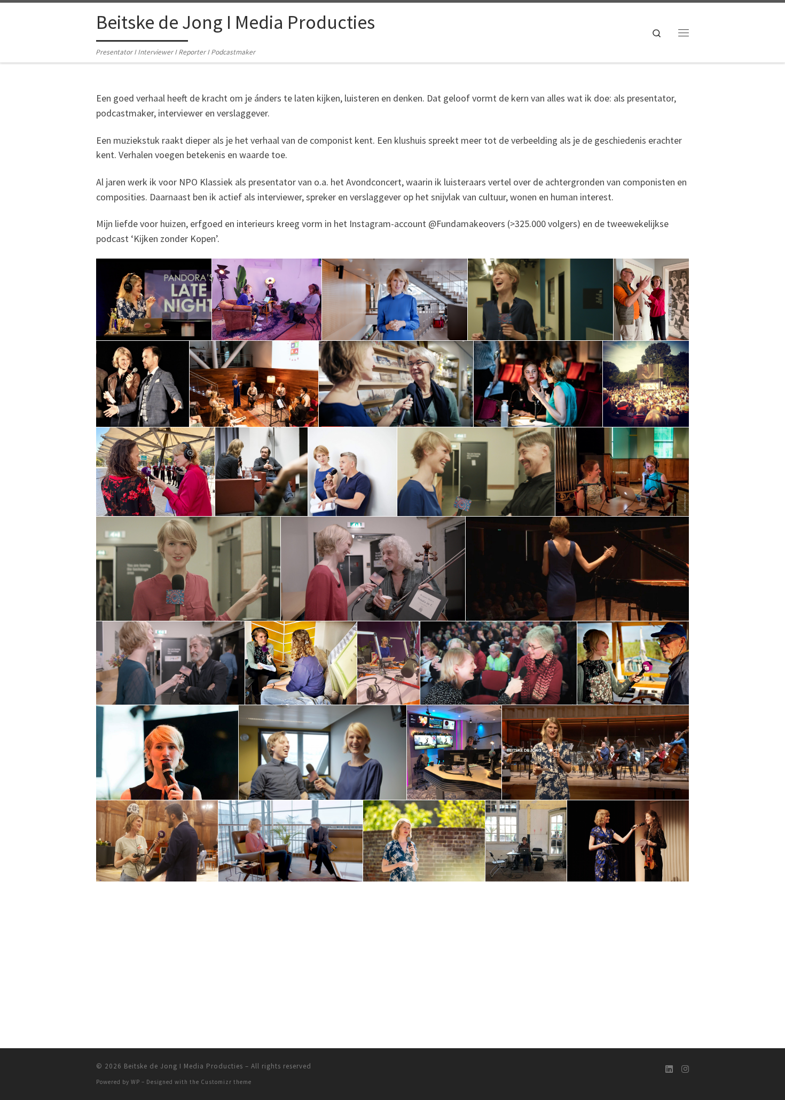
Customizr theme (226, 1082)
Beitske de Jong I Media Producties (183, 1066)
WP (135, 1082)
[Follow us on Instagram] (685, 1069)
